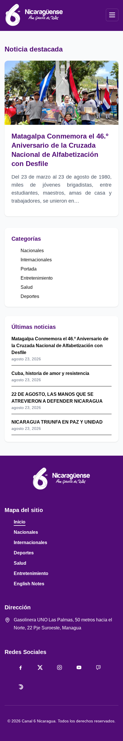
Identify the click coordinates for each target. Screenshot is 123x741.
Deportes (30, 296)
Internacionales (36, 259)
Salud (27, 287)
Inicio (19, 521)
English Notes (29, 583)
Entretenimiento (37, 278)
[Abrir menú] (112, 15)
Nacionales (32, 250)
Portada (29, 268)
